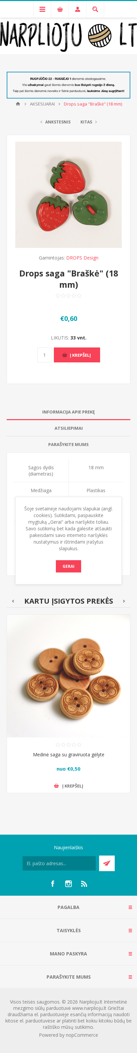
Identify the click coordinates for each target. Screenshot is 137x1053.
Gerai (68, 566)
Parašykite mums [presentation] (68, 444)
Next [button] (124, 601)
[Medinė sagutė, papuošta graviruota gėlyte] (68, 676)
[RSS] (84, 883)
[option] (68, 708)
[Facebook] (52, 883)
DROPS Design (82, 258)
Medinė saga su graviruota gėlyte (68, 754)
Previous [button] (13, 601)
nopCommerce (82, 1035)
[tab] (68, 412)
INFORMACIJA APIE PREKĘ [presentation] (68, 412)
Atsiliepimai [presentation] (69, 428)
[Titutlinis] (18, 104)
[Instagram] (68, 883)
